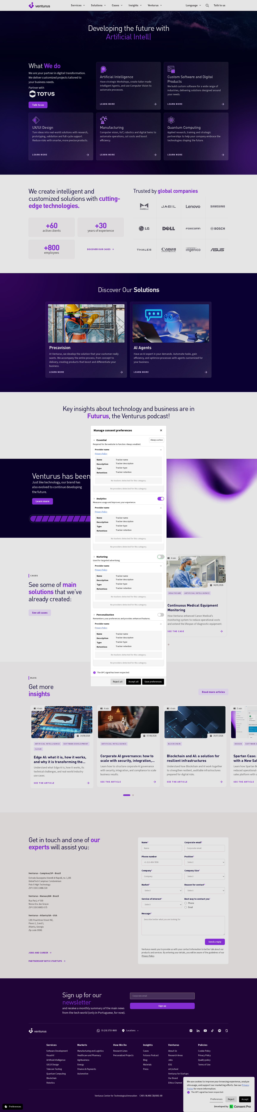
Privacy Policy (101, 453)
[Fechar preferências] (161, 430)
